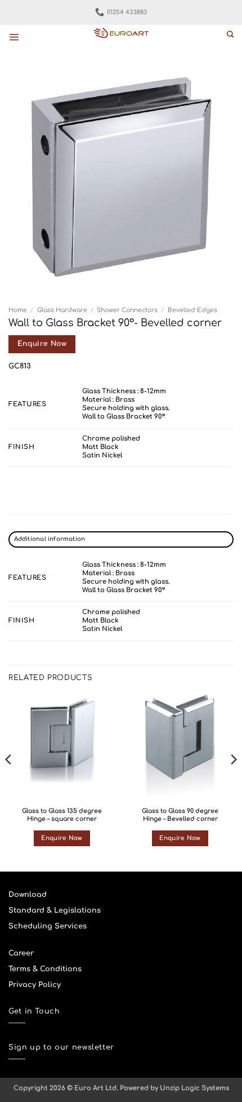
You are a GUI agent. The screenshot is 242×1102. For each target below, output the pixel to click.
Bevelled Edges (192, 310)
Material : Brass (108, 399)
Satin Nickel (102, 455)
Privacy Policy (34, 985)
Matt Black (100, 447)
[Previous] (9, 782)
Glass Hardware (62, 310)
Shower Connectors (127, 310)
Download (27, 895)
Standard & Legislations (54, 910)
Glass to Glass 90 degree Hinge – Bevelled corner (180, 815)
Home (17, 310)
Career (21, 953)
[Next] (233, 782)
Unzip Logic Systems (194, 1088)
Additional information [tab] (50, 539)
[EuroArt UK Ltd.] (121, 33)
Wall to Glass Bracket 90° (123, 416)
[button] (13, 37)
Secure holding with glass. (126, 408)
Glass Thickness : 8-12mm (124, 391)
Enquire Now (41, 344)
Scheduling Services (47, 926)
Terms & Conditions (45, 969)
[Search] (230, 35)
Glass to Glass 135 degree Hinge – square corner (62, 815)
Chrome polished (111, 438)
